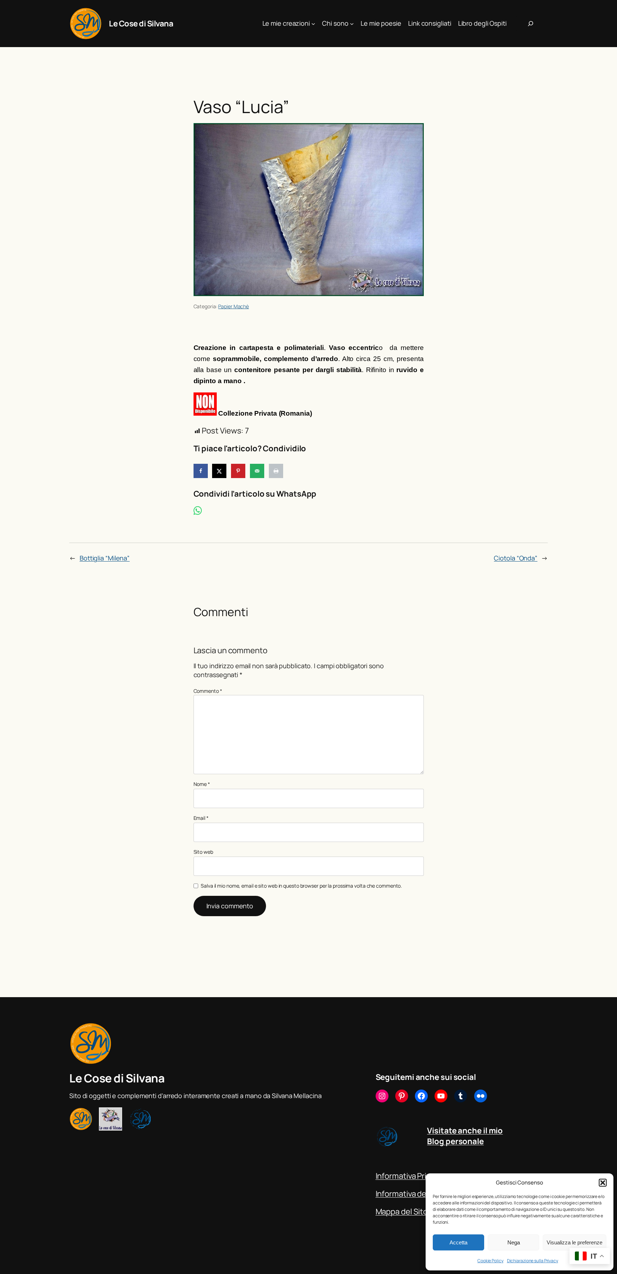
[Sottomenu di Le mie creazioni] (313, 24)
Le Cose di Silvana (141, 23)
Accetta (458, 1242)
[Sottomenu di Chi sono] (352, 24)
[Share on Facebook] (201, 471)
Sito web (203, 851)
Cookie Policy (490, 1261)
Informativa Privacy (409, 1176)
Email (201, 817)
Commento (208, 690)
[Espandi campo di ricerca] (530, 24)
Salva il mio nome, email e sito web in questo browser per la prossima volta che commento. (301, 885)
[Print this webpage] (276, 471)
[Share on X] (219, 471)
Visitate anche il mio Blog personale (465, 1136)
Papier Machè (233, 306)
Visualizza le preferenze (574, 1242)
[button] (602, 1182)
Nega (513, 1242)
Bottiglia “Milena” (105, 558)
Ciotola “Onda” (515, 558)
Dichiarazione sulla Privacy (532, 1261)
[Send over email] (257, 471)
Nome (202, 784)
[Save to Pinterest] (238, 471)
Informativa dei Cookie (415, 1193)
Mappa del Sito (402, 1211)
